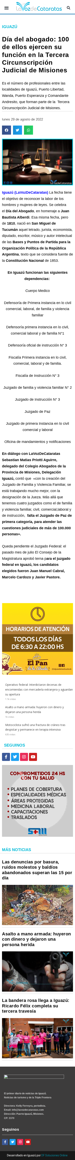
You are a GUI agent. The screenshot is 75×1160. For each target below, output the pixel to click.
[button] (6, 8)
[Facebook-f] (6, 757)
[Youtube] (33, 757)
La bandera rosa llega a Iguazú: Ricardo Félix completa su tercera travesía (35, 1006)
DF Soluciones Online (54, 1155)
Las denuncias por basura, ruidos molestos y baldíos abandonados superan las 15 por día (37, 869)
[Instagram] (24, 757)
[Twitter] (15, 757)
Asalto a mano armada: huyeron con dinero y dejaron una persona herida (36, 939)
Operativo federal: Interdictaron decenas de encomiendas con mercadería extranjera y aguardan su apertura (39, 689)
